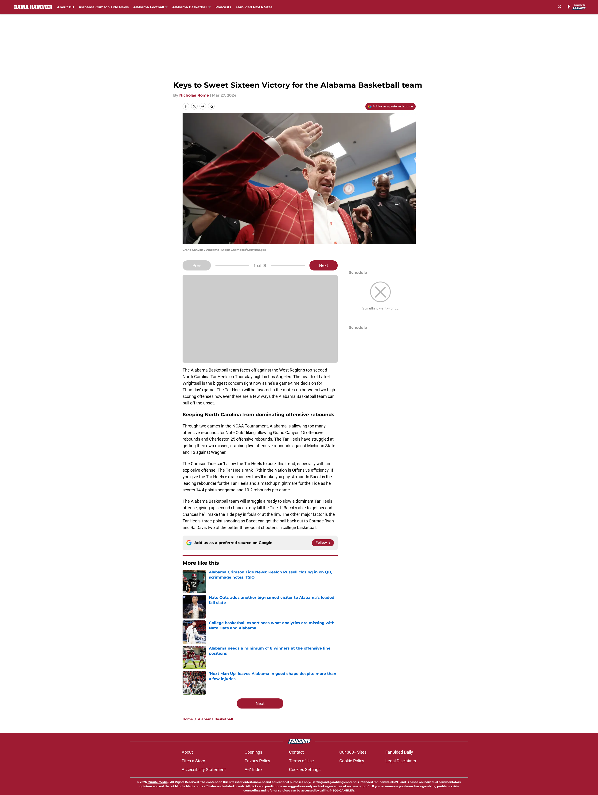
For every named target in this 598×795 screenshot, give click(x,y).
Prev (196, 265)
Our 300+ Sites (353, 752)
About (187, 752)
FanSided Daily (399, 752)
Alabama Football (148, 7)
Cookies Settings (304, 769)
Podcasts (223, 7)
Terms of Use (301, 760)
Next (323, 265)
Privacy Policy (257, 760)
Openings (253, 752)
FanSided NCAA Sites (254, 7)
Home (188, 719)
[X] (559, 6)
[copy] (211, 106)
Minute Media (158, 782)
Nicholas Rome (194, 95)
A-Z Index (253, 769)
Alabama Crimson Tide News (104, 7)
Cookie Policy (351, 760)
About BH (65, 7)
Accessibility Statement (204, 769)
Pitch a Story (193, 760)
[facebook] (569, 6)
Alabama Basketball (189, 7)
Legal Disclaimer (400, 760)
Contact (296, 752)
